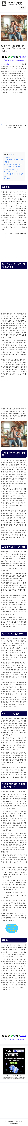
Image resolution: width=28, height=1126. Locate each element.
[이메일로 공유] (6, 57)
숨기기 (11, 154)
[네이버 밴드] (11, 57)
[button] (17, 8)
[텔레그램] (22, 57)
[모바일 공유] (19, 60)
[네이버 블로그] (9, 57)
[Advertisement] (14, 108)
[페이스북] (14, 57)
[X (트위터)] (17, 57)
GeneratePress (14, 1123)
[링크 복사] (3, 57)
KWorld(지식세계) (15, 3)
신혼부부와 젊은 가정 (7, 64)
